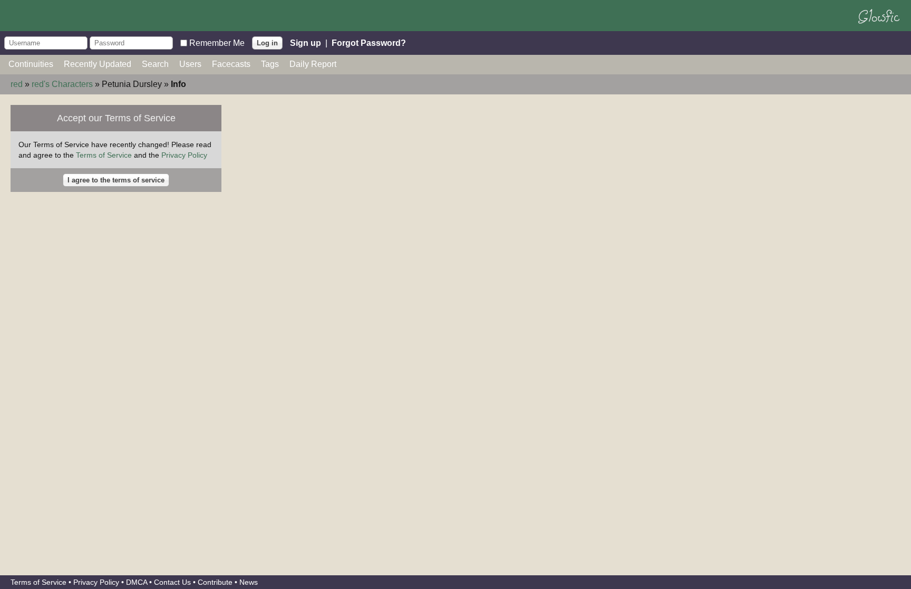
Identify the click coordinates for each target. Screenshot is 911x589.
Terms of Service (104, 155)
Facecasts (231, 64)
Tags (270, 64)
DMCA (136, 582)
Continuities (30, 64)
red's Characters (62, 84)
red (17, 84)
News (248, 582)
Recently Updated (97, 64)
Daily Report (312, 64)
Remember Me (217, 42)
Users (190, 64)
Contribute (215, 582)
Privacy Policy (184, 155)
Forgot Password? (369, 42)
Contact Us (172, 582)
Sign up (305, 42)
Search (155, 64)
